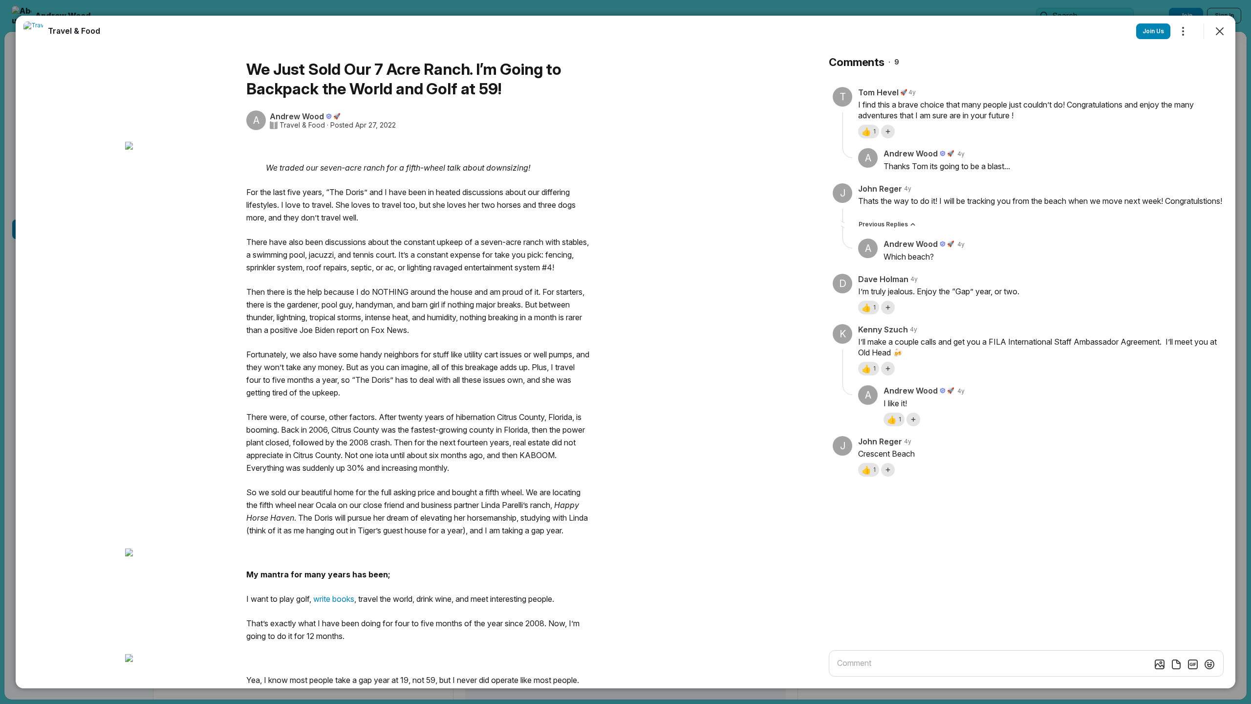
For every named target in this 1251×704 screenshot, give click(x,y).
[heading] (74, 30)
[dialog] (625, 352)
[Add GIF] (1193, 664)
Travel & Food (302, 125)
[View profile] (33, 31)
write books (333, 599)
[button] (868, 131)
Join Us (1153, 31)
